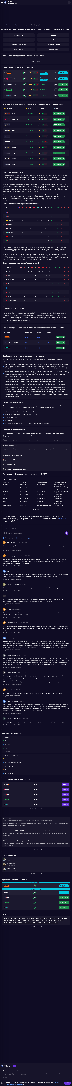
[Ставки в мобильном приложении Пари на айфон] (34, 804)
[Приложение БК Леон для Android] (37, 794)
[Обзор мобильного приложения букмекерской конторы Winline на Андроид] (37, 784)
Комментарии (53, 49)
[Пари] (55, 95)
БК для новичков (9, 766)
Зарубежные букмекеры (11, 755)
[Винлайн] (55, 73)
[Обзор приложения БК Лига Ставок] (34, 799)
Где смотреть (18, 49)
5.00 (48, 342)
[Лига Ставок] (55, 89)
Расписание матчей (18, 40)
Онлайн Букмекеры (7, 25)
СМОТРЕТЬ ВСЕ (36, 61)
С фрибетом (8, 737)
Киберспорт (8, 751)
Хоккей (25, 25)
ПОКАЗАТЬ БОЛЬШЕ (36, 809)
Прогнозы (18, 25)
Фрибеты (53, 40)
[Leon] (55, 84)
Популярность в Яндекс (11, 759)
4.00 (38, 342)
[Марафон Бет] (55, 78)
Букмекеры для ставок (19, 44)
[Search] (69, 2)
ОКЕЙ (67, 1083)
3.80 (48, 337)
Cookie (55, 1082)
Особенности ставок (53, 44)
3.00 (26, 342)
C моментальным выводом (12, 769)
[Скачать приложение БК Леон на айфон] (34, 794)
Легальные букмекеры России (13, 762)
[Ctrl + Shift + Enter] (66, 533)
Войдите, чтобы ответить (12, 550)
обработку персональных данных (23, 538)
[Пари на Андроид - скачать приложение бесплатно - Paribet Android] (37, 804)
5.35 (38, 337)
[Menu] (2, 2)
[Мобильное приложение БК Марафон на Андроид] (37, 789)
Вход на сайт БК (9, 773)
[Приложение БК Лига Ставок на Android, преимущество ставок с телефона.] (37, 799)
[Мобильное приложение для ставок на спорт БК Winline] (34, 784)
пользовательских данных (13, 1084)
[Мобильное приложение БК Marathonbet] (34, 789)
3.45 (26, 337)
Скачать (65, 784)
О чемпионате (18, 35)
